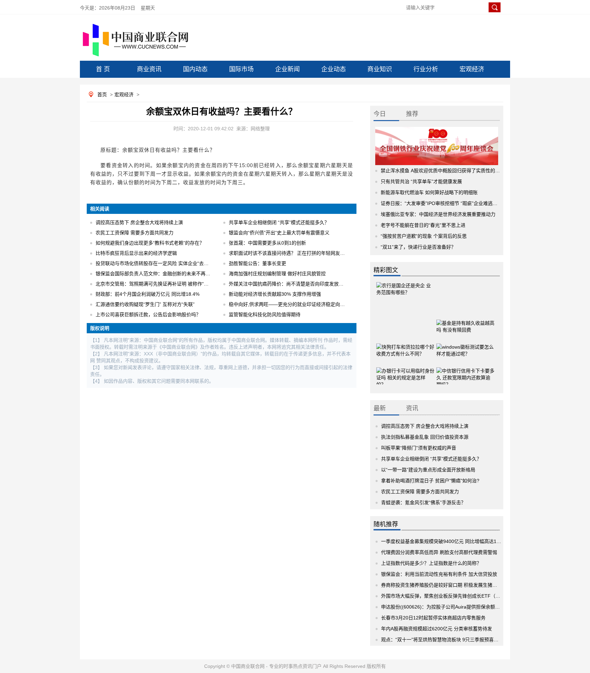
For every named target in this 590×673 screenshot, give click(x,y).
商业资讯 (149, 69)
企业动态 (333, 69)
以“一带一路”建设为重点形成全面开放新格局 (428, 469)
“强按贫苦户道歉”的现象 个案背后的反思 (424, 236)
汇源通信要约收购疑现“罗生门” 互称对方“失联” (145, 304)
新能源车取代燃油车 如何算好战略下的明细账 (429, 192)
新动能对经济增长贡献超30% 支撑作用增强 (275, 294)
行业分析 (425, 69)
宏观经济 (472, 69)
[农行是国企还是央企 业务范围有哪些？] (405, 295)
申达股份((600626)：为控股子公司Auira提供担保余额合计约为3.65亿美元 (459, 607)
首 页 (103, 69)
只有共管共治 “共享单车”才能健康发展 (421, 181)
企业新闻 (287, 69)
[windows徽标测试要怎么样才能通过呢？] (465, 347)
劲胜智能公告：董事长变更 (257, 263)
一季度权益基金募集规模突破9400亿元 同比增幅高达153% (443, 541)
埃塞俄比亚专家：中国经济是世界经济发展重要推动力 (438, 214)
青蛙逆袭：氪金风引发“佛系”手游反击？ (423, 502)
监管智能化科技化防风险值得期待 (264, 314)
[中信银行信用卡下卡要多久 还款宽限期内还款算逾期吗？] (465, 371)
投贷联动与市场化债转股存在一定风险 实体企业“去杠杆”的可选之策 (167, 263)
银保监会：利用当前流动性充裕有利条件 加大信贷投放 (439, 574)
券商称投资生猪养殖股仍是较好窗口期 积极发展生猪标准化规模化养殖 (456, 585)
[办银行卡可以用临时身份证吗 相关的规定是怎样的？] (405, 371)
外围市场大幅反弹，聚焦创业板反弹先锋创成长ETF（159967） (449, 596)
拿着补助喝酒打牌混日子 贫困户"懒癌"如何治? (430, 480)
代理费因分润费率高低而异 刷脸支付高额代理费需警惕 (439, 552)
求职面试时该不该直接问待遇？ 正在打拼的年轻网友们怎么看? (295, 253)
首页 (102, 94)
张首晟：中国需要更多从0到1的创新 (267, 243)
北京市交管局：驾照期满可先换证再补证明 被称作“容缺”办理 (160, 284)
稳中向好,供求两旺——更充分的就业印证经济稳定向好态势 (291, 304)
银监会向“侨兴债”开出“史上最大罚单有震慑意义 (279, 232)
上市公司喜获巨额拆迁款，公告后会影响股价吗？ (148, 314)
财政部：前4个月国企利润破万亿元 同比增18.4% (147, 294)
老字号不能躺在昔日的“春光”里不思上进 (423, 225)
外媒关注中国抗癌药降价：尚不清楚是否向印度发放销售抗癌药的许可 (303, 284)
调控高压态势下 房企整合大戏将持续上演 (139, 222)
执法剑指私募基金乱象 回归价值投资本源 (424, 437)
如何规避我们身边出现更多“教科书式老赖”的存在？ (150, 243)
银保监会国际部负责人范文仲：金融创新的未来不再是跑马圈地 (162, 273)
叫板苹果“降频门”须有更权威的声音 (418, 448)
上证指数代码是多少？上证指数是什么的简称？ (431, 563)
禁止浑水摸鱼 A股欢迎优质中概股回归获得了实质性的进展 (443, 170)
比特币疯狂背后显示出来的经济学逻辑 (136, 253)
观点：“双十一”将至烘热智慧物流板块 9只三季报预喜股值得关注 (449, 639)
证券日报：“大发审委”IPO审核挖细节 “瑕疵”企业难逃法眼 (441, 203)
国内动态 (195, 69)
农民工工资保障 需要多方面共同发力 (134, 232)
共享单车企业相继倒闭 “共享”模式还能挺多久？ (279, 222)
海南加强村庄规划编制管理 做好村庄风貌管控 (277, 273)
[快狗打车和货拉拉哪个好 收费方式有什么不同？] (405, 347)
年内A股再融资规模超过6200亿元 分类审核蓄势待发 (436, 628)
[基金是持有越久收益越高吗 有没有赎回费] (465, 324)
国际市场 (241, 69)
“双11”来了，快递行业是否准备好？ (418, 247)
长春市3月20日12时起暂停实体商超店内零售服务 (433, 617)
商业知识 (379, 69)
